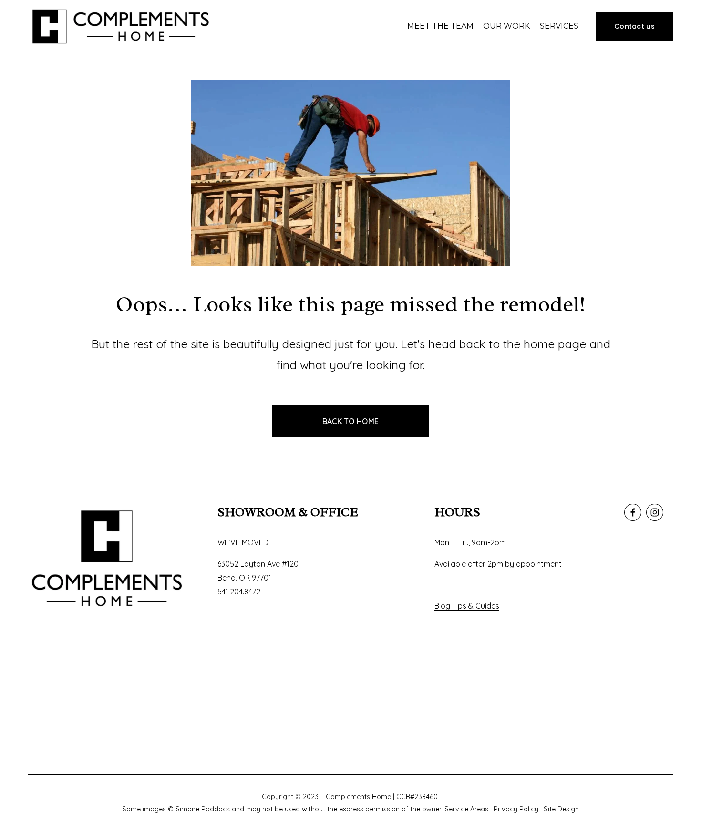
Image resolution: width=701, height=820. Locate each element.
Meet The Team (440, 26)
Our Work (506, 26)
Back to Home (350, 421)
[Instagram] (654, 512)
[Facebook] (632, 512)
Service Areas (466, 809)
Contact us (634, 26)
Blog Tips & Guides (466, 606)
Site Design (561, 809)
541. (223, 591)
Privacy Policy (516, 809)
